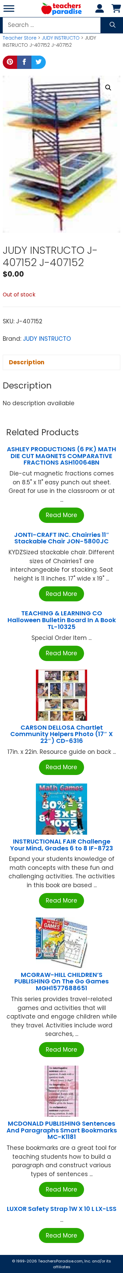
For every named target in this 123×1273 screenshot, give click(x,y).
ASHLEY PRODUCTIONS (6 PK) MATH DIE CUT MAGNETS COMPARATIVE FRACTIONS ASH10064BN (61, 456)
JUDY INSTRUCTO (61, 37)
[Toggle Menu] (8, 8)
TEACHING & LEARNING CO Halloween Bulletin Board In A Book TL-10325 (62, 620)
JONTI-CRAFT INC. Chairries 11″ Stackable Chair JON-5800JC (61, 538)
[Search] (112, 25)
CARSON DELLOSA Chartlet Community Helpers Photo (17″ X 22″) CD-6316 (61, 734)
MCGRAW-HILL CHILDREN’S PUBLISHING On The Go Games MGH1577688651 (61, 981)
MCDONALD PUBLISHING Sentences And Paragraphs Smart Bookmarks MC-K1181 (61, 1130)
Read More (61, 515)
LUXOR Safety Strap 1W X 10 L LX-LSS (62, 1208)
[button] (108, 88)
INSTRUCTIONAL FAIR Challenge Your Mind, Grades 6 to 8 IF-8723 (61, 844)
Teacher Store (20, 37)
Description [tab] (26, 362)
